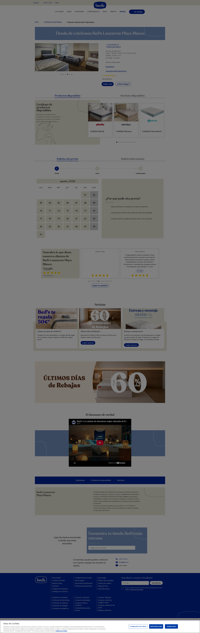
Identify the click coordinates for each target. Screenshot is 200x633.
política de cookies (61, 631)
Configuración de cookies (138, 626)
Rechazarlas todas (156, 626)
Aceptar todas (171, 626)
